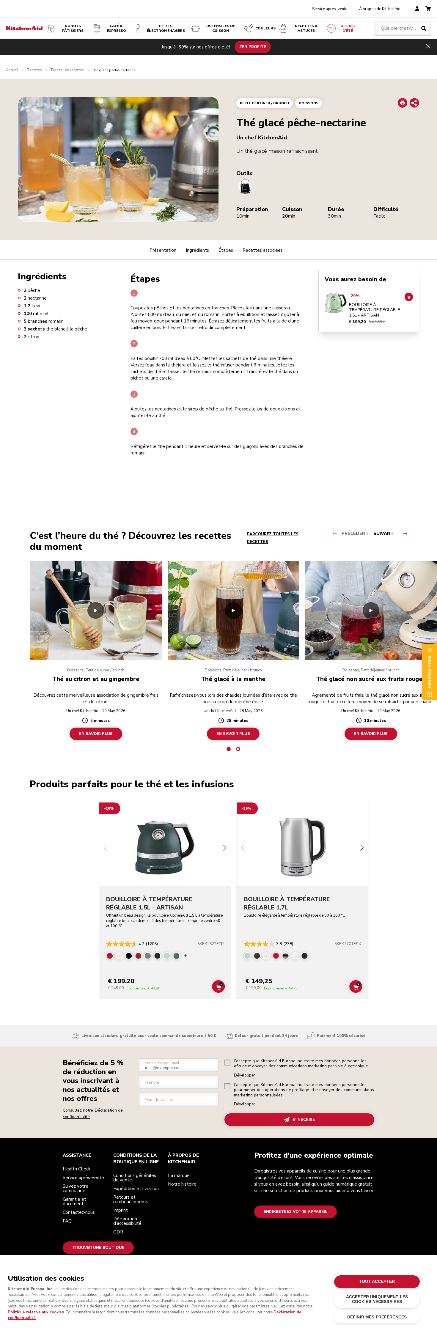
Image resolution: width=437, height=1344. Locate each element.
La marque (179, 1175)
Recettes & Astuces (306, 28)
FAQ (67, 1221)
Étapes (225, 250)
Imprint (120, 1210)
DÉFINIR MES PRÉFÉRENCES (377, 1317)
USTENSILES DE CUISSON (220, 28)
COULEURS (265, 28)
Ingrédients (197, 250)
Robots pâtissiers (73, 28)
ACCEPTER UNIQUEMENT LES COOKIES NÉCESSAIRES (377, 1299)
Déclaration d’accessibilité (127, 1221)
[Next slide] (224, 848)
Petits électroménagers (166, 28)
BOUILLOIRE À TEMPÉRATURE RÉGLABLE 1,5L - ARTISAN (374, 310)
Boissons (308, 103)
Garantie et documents (74, 1201)
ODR (118, 1232)
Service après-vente (329, 9)
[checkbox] (227, 1063)
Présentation (163, 250)
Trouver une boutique (98, 1247)
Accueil (12, 70)
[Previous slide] (105, 848)
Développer (244, 1075)
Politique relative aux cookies (36, 1312)
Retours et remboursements (130, 1199)
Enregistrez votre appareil (295, 1211)
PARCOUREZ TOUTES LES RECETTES (272, 537)
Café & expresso (116, 28)
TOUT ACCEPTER (377, 1281)
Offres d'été (347, 28)
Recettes (34, 70)
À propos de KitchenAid (379, 9)
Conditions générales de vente (134, 1178)
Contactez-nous (79, 1212)
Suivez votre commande (75, 1188)
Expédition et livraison (136, 1189)
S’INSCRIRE (304, 1119)
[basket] (428, 9)
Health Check (76, 1169)
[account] (417, 9)
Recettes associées (263, 250)
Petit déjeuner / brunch (264, 103)
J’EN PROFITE (252, 46)
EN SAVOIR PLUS (96, 733)
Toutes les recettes (67, 70)
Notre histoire (182, 1184)
